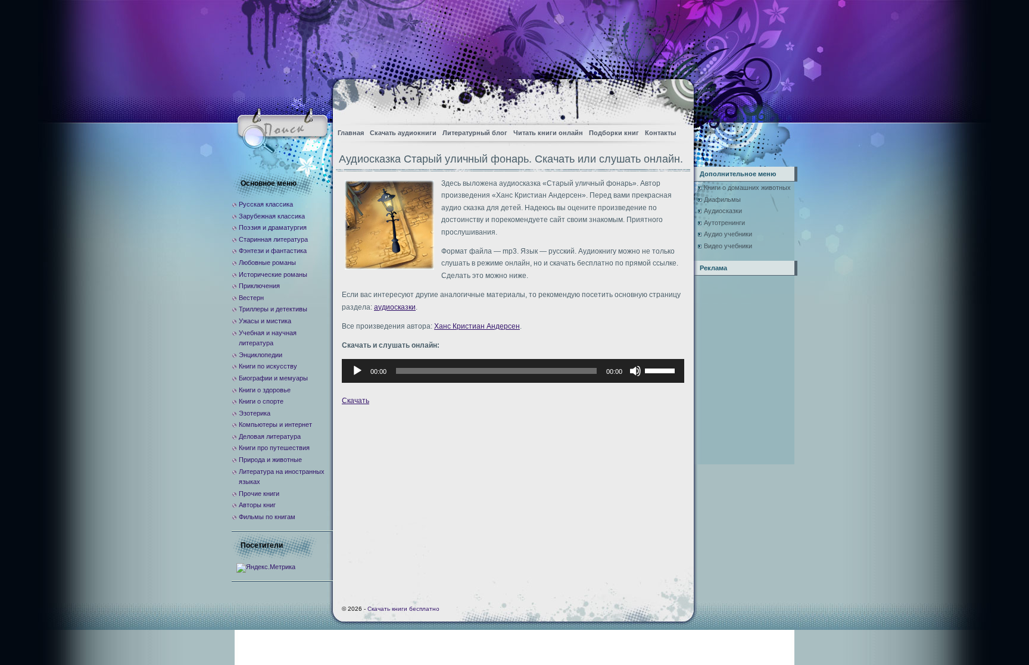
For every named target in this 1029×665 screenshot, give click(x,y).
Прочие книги (259, 493)
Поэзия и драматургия (273, 227)
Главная (351, 132)
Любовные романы (267, 262)
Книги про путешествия (274, 447)
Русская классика (266, 204)
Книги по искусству (268, 366)
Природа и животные (270, 459)
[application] (513, 371)
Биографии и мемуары (273, 378)
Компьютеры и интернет (275, 424)
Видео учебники (728, 245)
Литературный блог (474, 132)
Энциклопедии (260, 354)
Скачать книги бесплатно (403, 608)
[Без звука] (635, 371)
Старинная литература (273, 239)
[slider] (661, 369)
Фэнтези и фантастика (273, 250)
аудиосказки (395, 307)
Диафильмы (722, 199)
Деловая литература (270, 436)
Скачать (355, 400)
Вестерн (251, 297)
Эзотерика (254, 413)
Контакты (660, 132)
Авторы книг (257, 504)
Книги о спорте (261, 401)
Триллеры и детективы (273, 309)
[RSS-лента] (674, 98)
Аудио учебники (728, 234)
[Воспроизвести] (357, 371)
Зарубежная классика (272, 216)
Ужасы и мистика (265, 320)
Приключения (259, 285)
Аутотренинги (724, 222)
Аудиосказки (723, 210)
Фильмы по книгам (267, 516)
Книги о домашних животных (747, 187)
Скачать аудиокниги (403, 132)
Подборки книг (614, 132)
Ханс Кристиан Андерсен (477, 326)
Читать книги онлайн (548, 132)
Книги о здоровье (265, 390)
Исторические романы (273, 274)
